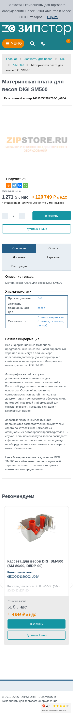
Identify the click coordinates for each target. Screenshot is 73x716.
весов (41, 307)
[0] (64, 43)
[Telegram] (14, 185)
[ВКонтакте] (19, 185)
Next (72, 585)
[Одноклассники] (8, 185)
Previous (1, 585)
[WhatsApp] (25, 185)
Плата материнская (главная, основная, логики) (51, 321)
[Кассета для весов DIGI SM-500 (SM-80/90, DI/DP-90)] (36, 527)
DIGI (40, 298)
